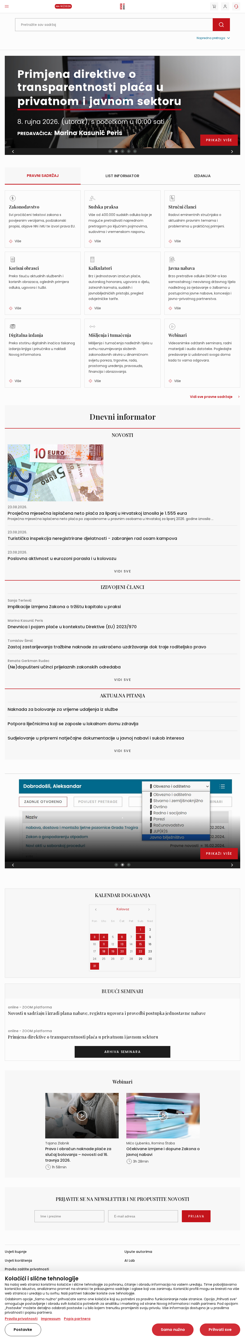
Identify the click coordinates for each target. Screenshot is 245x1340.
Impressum (51, 1318)
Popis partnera (77, 1318)
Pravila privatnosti (21, 1318)
